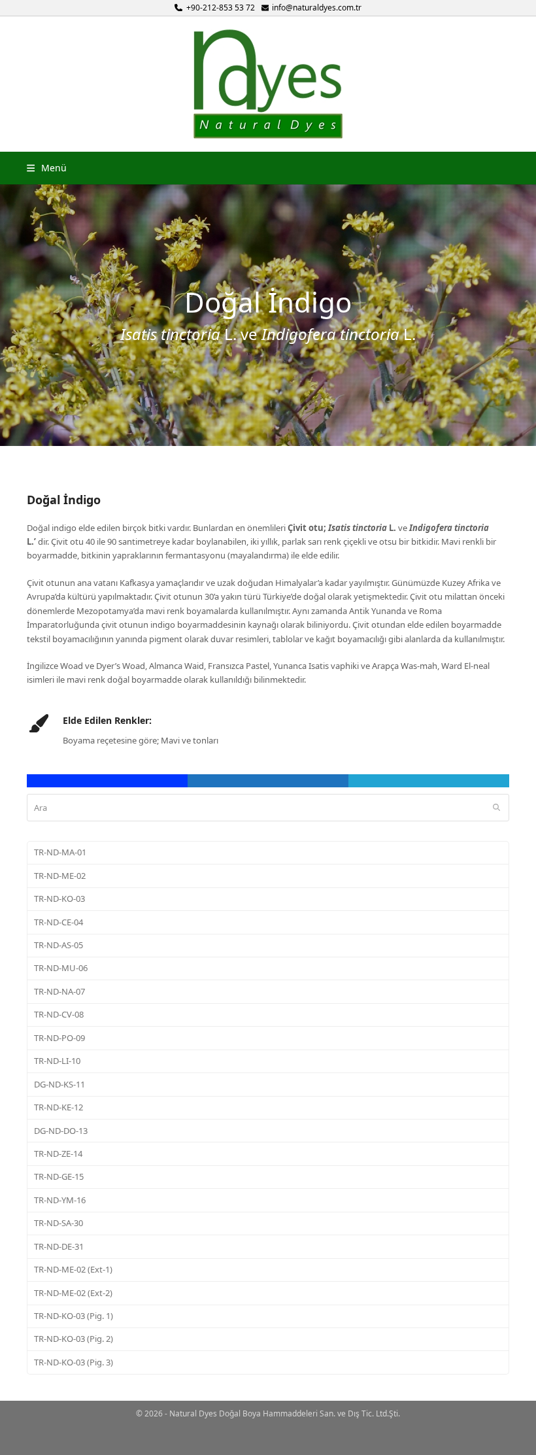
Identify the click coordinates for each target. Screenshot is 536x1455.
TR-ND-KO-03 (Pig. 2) (73, 1338)
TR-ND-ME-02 (60, 876)
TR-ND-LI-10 (57, 1061)
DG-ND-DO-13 (61, 1131)
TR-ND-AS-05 (58, 945)
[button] (47, 168)
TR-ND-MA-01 (60, 852)
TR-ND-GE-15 (59, 1176)
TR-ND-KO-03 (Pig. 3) (73, 1362)
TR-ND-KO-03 (59, 898)
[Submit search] (496, 807)
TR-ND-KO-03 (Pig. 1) (73, 1316)
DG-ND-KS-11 (59, 1084)
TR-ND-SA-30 (58, 1223)
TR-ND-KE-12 (58, 1107)
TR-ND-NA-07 (59, 991)
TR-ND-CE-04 (58, 922)
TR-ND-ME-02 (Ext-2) (73, 1293)
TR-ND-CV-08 (59, 1014)
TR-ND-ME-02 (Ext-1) (73, 1269)
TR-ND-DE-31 (59, 1246)
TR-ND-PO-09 (59, 1038)
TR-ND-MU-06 (61, 968)
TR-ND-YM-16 (60, 1200)
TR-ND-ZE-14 (58, 1153)
